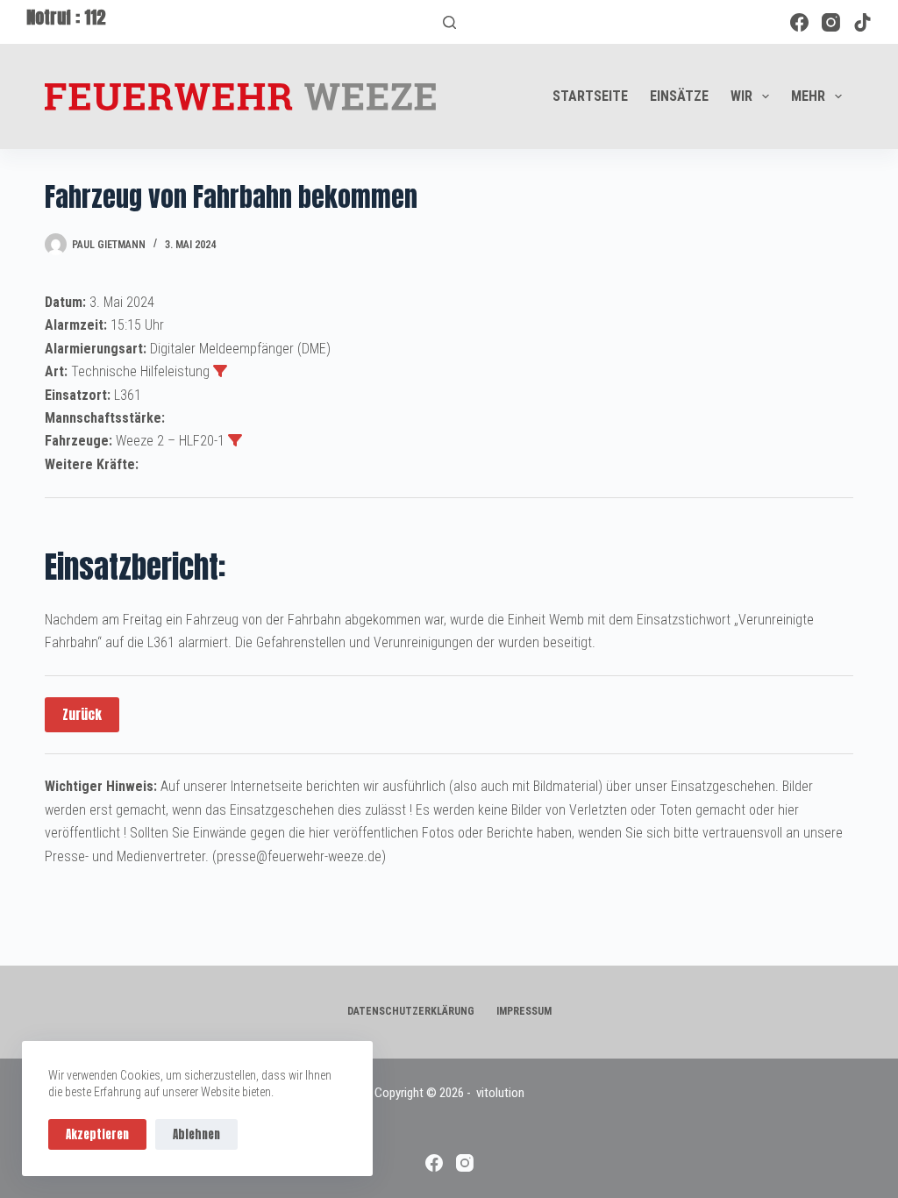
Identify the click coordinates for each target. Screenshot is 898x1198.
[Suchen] (449, 22)
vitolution (500, 1093)
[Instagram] (831, 22)
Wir (741, 96)
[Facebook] (799, 22)
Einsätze (679, 96)
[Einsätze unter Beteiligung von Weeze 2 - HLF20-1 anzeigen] (235, 440)
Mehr (808, 96)
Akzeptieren (97, 1134)
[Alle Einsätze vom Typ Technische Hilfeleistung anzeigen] (220, 371)
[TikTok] (862, 22)
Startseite (590, 96)
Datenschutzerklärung (410, 1011)
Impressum (524, 1011)
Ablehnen (196, 1134)
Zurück (82, 714)
